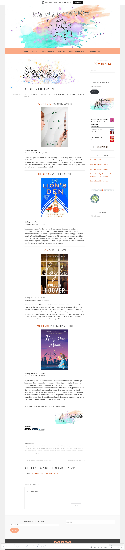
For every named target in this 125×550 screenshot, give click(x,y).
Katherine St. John (54, 448)
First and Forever (97, 137)
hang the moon (45, 448)
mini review (66, 448)
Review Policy (48, 51)
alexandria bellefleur (43, 446)
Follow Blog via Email (102, 83)
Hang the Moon (43, 326)
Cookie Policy (41, 546)
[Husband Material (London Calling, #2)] (112, 134)
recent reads (53, 450)
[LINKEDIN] (58, 542)
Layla (46, 250)
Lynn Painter (95, 139)
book (58, 446)
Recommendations (76, 51)
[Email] (109, 63)
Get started (78, 2)
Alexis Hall (94, 131)
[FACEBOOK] (55, 542)
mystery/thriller (32, 450)
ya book (79, 450)
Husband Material (96, 130)
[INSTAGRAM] (66, 542)
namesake (39, 450)
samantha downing (71, 450)
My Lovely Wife (44, 104)
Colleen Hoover (36, 448)
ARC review (53, 446)
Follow (94, 92)
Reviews (61, 51)
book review (75, 446)
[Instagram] (102, 63)
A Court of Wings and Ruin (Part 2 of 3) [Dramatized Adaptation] (99, 122)
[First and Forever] (112, 141)
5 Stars (36, 446)
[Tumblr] (99, 63)
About (35, 51)
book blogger (68, 446)
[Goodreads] (106, 63)
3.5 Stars (31, 446)
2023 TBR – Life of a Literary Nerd (45, 473)
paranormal (46, 450)
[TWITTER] (62, 542)
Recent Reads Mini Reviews (75, 460)
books (30, 448)
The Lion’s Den (44, 174)
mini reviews (73, 448)
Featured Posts (95, 51)
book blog (62, 446)
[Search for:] (102, 71)
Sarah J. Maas (95, 126)
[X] (95, 63)
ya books (40, 453)
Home (26, 51)
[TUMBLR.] (69, 542)
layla (61, 448)
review (58, 450)
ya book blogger (34, 453)
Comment (76, 505)
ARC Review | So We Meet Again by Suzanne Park (39, 460)
